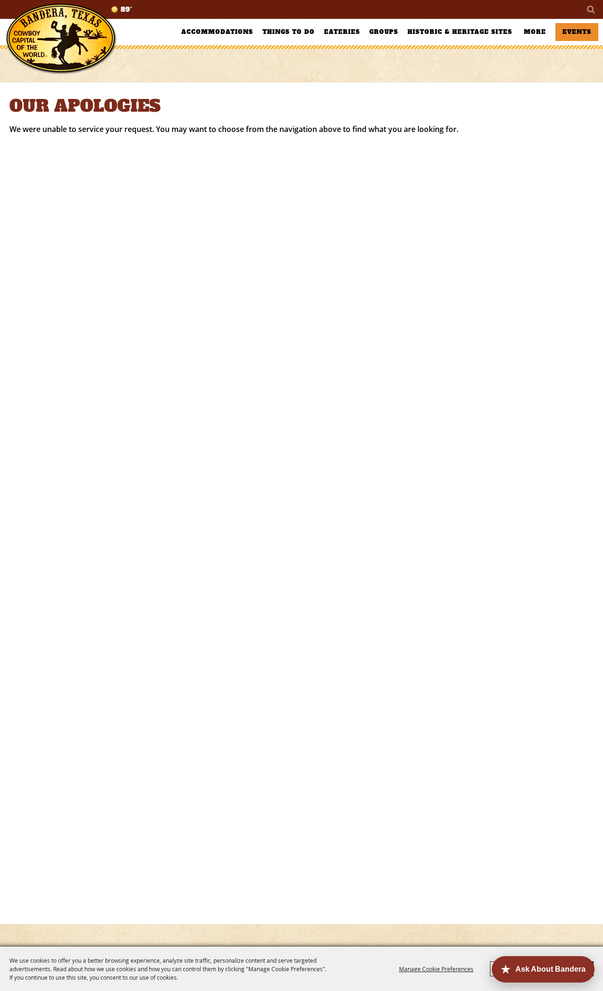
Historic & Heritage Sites (459, 32)
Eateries (342, 32)
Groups (383, 32)
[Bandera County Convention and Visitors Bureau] (61, 38)
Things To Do (288, 32)
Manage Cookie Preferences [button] (436, 969)
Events (576, 32)
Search (590, 9)
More (535, 32)
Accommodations (217, 32)
